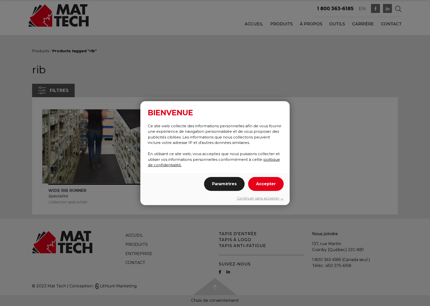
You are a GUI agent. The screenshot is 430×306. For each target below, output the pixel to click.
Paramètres (224, 183)
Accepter (266, 183)
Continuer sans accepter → (260, 198)
